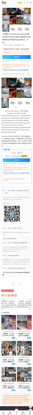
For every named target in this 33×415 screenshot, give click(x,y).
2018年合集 (21, 368)
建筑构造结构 (17, 45)
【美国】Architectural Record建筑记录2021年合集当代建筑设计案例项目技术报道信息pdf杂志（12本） (8, 361)
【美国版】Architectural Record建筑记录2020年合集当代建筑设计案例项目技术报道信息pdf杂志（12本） (24, 361)
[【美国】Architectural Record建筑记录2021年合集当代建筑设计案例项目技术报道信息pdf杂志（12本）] (8, 348)
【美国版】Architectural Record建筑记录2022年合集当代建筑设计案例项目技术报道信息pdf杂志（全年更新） (24, 335)
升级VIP (6, 52)
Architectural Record (7, 290)
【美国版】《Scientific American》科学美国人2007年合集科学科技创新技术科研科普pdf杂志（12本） (8, 305)
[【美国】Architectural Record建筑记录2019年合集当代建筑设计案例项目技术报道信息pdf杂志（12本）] (8, 374)
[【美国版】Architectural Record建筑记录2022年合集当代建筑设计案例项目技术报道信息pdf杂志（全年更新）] (24, 322)
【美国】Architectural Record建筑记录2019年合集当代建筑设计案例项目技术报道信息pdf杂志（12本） (8, 387)
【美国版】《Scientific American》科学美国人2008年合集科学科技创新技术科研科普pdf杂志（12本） (24, 305)
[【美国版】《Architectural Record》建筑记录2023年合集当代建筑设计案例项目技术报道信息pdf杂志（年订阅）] (8, 322)
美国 (23, 45)
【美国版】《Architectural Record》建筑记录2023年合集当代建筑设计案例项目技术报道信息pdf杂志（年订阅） (8, 335)
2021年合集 (5, 342)
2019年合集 (5, 368)
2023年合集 (5, 316)
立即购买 (16, 57)
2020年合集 (21, 342)
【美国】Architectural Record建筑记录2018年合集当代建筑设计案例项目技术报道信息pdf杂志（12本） (24, 387)
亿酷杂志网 (4, 3)
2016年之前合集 (8, 45)
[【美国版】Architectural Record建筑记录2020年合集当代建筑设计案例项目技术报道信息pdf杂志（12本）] (24, 348)
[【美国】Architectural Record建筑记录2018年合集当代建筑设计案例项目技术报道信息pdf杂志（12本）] (24, 374)
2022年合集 (21, 316)
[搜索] (24, 2)
